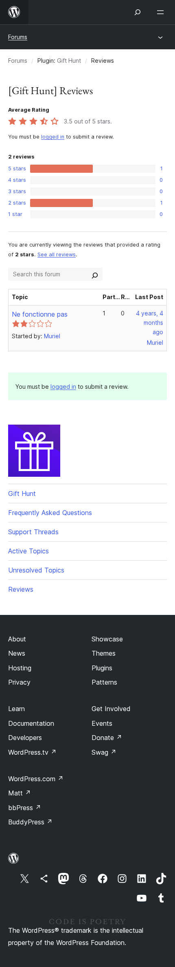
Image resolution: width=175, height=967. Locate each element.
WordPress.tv (32, 752)
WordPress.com (35, 779)
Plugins (102, 668)
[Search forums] (95, 274)
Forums (17, 36)
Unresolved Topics (36, 570)
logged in (52, 137)
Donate (107, 738)
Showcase (107, 639)
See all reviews (56, 254)
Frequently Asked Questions (50, 513)
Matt (19, 793)
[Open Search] (137, 12)
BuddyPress (30, 822)
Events (102, 723)
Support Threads (33, 532)
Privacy (19, 682)
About (17, 639)
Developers (25, 738)
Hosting (19, 668)
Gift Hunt (69, 60)
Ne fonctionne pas (40, 314)
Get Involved (111, 709)
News (16, 653)
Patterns (104, 682)
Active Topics (28, 551)
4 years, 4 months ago (149, 322)
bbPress (24, 808)
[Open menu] (162, 12)
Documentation (31, 723)
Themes (104, 653)
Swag (104, 752)
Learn (16, 709)
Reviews (20, 589)
